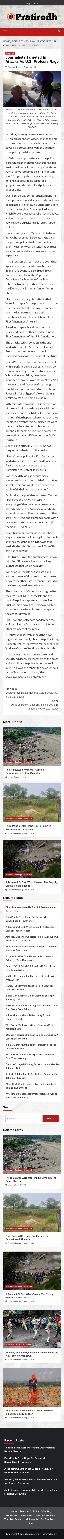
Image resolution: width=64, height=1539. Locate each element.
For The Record (49, 1519)
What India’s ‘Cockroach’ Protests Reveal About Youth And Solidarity (31, 1095)
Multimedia (31, 1519)
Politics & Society (23, 1345)
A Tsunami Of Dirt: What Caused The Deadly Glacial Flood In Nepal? (29, 928)
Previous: (31, 692)
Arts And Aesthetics (46, 1515)
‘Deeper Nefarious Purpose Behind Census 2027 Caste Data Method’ (31, 1036)
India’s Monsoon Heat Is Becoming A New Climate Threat (27, 1017)
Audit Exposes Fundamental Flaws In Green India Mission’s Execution (31, 948)
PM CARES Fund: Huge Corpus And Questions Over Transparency (30, 1056)
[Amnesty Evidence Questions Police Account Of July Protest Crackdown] (32, 1329)
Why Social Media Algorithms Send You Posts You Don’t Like (29, 1027)
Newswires (26, 1515)
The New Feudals (13, 1519)
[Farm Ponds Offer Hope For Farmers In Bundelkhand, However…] (32, 802)
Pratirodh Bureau (15, 67)
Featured (10, 53)
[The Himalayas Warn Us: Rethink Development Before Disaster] (32, 746)
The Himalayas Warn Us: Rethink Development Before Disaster (30, 909)
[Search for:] (24, 1118)
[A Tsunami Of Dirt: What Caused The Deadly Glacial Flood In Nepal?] (32, 859)
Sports (32, 1523)
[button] (6, 31)
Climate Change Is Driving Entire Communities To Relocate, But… (32, 1066)
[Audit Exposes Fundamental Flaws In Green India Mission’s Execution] (32, 1387)
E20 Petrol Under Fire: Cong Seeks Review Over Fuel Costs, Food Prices (31, 1007)
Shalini (10, 777)
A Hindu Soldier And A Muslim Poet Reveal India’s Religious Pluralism (31, 1076)
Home (13, 1511)
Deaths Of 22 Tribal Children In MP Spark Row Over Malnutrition (30, 968)
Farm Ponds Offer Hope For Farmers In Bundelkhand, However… (26, 919)
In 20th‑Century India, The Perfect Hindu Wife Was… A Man (30, 978)
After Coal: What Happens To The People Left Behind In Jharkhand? (30, 1086)
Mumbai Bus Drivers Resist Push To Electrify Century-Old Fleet (29, 987)
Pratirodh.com (49, 1533)
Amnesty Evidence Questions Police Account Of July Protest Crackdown (31, 938)
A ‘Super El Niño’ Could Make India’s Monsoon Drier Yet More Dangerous (29, 958)
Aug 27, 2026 (21, 777)
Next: (35, 704)
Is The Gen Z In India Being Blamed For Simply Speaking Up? (30, 997)
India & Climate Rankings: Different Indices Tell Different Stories (31, 1046)
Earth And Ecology (14, 762)
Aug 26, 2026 (29, 1359)
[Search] (59, 31)
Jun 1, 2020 (31, 67)
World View (11, 1515)
